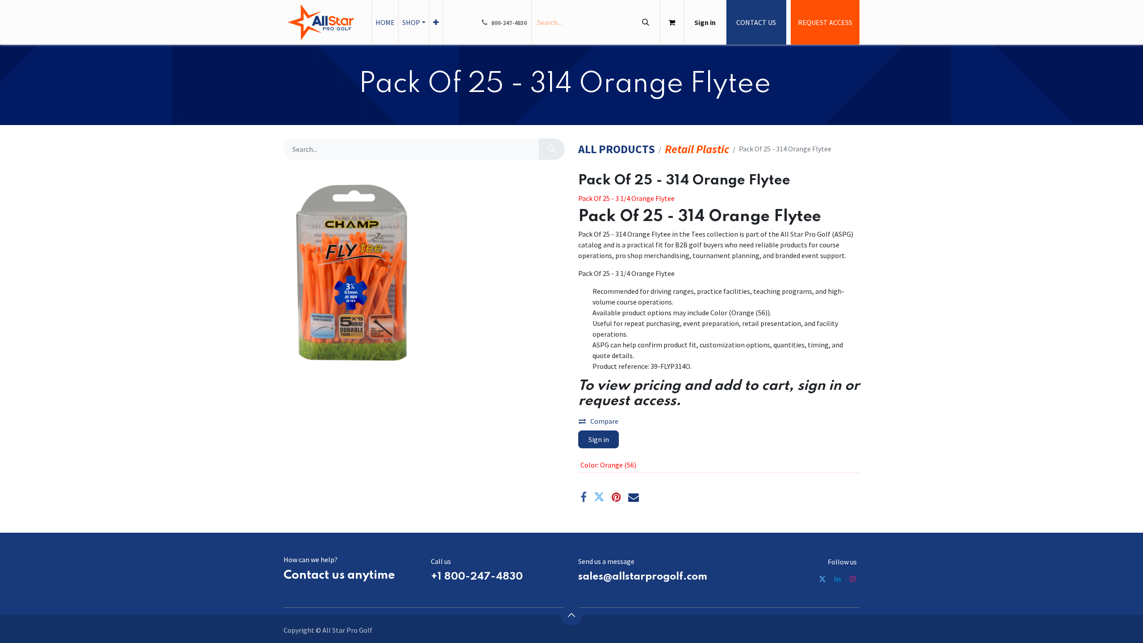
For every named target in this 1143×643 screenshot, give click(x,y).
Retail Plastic (697, 149)
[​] (822, 579)
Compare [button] (604, 421)
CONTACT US (756, 22)
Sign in (705, 22)
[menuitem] (385, 22)
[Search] (645, 22)
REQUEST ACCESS (825, 22)
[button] (571, 615)
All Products (616, 149)
